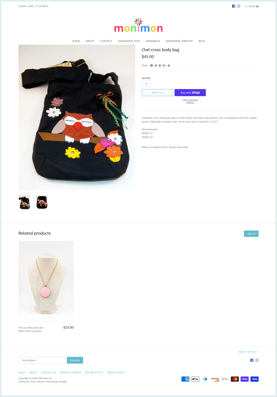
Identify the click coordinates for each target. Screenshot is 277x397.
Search (21, 372)
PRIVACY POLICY (116, 372)
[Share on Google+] (164, 65)
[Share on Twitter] (156, 65)
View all (251, 233)
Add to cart (157, 92)
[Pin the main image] (160, 65)
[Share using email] (169, 65)
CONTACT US (48, 372)
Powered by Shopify (56, 381)
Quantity (146, 78)
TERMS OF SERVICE (70, 372)
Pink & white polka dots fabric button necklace (31, 329)
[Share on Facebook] (152, 65)
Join (30, 6)
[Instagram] (238, 6)
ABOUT (33, 372)
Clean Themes (36, 381)
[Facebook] (233, 6)
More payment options (190, 101)
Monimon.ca (45, 378)
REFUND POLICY (94, 372)
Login (22, 6)
